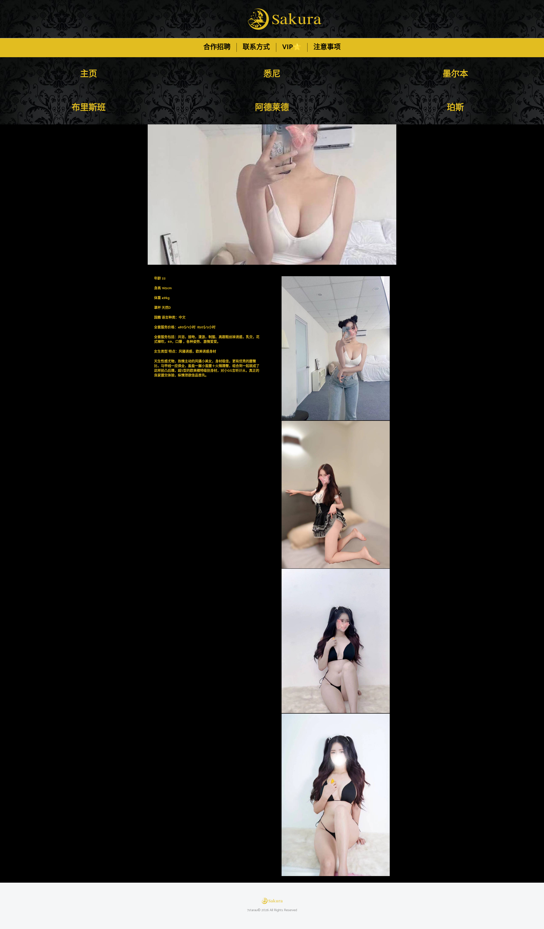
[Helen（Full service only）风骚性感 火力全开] (272, 194)
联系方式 (256, 47)
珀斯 (455, 108)
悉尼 (272, 74)
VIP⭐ (291, 47)
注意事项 (327, 47)
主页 (88, 74)
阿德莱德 (272, 108)
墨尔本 (455, 74)
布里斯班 (89, 108)
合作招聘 (217, 47)
